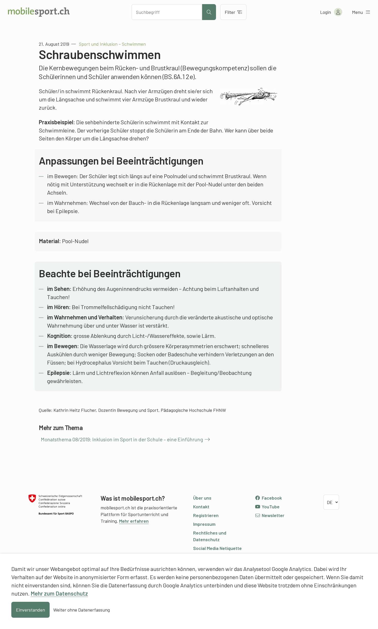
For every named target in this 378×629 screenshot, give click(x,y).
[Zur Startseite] (39, 12)
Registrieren (206, 515)
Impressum (204, 524)
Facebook (271, 498)
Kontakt (201, 506)
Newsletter (272, 515)
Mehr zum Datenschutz (59, 593)
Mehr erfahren (134, 521)
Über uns (202, 498)
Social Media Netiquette (217, 548)
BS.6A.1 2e (178, 76)
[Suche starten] (209, 12)
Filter (230, 12)
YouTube (270, 506)
